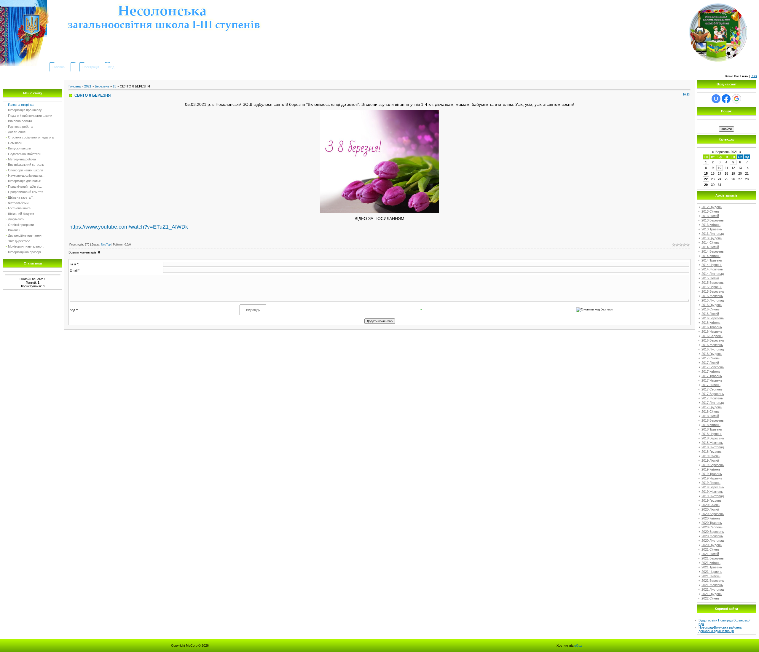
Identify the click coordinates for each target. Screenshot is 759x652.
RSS (754, 76)
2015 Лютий (710, 278)
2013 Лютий (710, 216)
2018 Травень (711, 429)
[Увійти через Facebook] (726, 98)
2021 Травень (711, 567)
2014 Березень (712, 251)
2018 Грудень (711, 451)
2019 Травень (711, 474)
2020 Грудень (711, 545)
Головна (58, 67)
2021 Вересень (712, 580)
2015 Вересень (712, 291)
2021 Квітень (710, 563)
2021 (87, 86)
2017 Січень (710, 358)
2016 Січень (710, 309)
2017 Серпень (712, 389)
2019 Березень (712, 465)
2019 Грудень (711, 500)
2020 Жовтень (712, 536)
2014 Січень (710, 242)
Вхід (111, 67)
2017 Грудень (711, 407)
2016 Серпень (712, 336)
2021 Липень (710, 576)
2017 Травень (711, 376)
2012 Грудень (711, 207)
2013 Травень (711, 229)
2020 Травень (711, 523)
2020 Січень (710, 505)
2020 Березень (712, 514)
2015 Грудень (711, 305)
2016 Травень (711, 327)
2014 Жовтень (712, 269)
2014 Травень (711, 260)
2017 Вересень (712, 394)
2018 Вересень (712, 438)
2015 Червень (711, 287)
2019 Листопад (712, 496)
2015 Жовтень (712, 296)
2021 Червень (711, 571)
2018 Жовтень (712, 442)
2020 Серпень (712, 527)
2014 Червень (711, 265)
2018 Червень (711, 434)
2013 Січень (710, 211)
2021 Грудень (711, 594)
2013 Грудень (711, 238)
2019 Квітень (710, 469)
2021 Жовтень (712, 585)
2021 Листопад (712, 589)
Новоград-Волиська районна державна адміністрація (720, 629)
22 (706, 179)
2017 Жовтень (712, 398)
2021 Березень (712, 558)
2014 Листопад (712, 273)
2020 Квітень (710, 518)
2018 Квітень (710, 425)
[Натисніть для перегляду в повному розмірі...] (379, 112)
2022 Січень (710, 598)
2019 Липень (710, 482)
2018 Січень (710, 411)
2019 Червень (711, 478)
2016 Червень (711, 331)
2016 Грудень (711, 354)
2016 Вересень (712, 340)
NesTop (106, 244)
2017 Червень (711, 380)
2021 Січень (710, 549)
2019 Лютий (710, 460)
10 (719, 168)
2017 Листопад (712, 402)
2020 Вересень (712, 531)
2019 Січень (710, 456)
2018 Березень (712, 420)
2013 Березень (712, 220)
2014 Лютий (710, 247)
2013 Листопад (712, 233)
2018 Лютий (710, 416)
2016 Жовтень (712, 345)
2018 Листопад (712, 447)
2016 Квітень (710, 322)
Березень (102, 86)
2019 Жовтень (712, 491)
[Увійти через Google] (736, 98)
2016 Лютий (710, 313)
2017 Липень (710, 385)
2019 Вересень (712, 487)
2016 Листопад (712, 349)
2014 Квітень (710, 256)
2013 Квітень (710, 225)
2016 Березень (712, 318)
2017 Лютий (710, 362)
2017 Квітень (710, 371)
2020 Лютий (710, 509)
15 (114, 86)
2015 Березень (712, 282)
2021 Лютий (710, 554)
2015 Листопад (712, 300)
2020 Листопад (712, 540)
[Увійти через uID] (716, 98)
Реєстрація (90, 67)
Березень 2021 (726, 152)
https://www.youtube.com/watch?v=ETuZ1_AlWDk (128, 227)
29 (706, 184)
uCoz (578, 645)
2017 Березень (712, 367)
